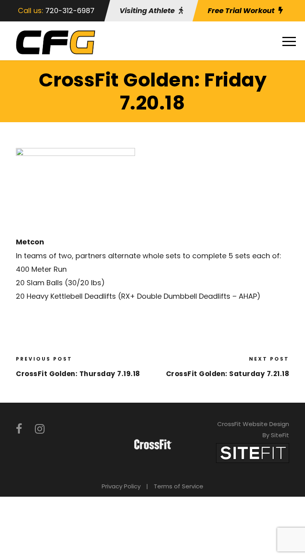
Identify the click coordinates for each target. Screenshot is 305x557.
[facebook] (19, 429)
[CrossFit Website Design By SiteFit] (252, 452)
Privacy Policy (121, 486)
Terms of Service (178, 486)
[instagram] (39, 429)
